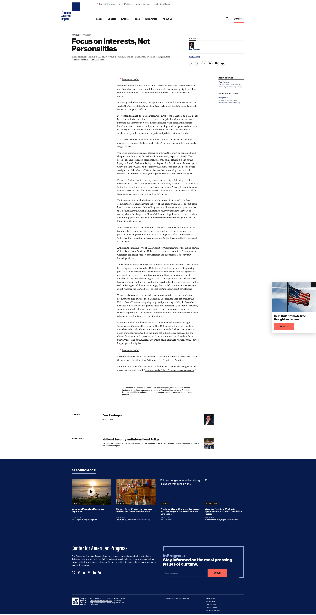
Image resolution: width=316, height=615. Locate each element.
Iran (119, 4)
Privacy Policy (211, 602)
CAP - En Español (212, 604)
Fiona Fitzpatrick (77, 520)
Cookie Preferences (213, 610)
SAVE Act (127, 4)
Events (125, 18)
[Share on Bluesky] (210, 63)
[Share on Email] (216, 63)
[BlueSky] (100, 573)
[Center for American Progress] (76, 11)
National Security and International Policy (130, 439)
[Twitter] (74, 573)
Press (137, 18)
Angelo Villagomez (90, 520)
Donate (238, 18)
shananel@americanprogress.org (230, 87)
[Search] (227, 20)
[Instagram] (89, 573)
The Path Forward (107, 4)
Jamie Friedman (210, 520)
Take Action (151, 18)
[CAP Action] (80, 601)
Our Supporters (211, 607)
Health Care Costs (161, 4)
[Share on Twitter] (191, 63)
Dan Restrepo (112, 415)
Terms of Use (210, 599)
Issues (99, 18)
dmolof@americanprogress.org (229, 103)
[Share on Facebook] (197, 63)
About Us (167, 18)
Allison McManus (232, 520)
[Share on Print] (222, 63)
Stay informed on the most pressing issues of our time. (197, 560)
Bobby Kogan (221, 520)
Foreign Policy (194, 57)
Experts (112, 18)
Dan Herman (131, 520)
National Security (142, 4)
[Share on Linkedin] (203, 63)
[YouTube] (84, 573)
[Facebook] (79, 573)
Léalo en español (130, 79)
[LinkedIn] (94, 573)
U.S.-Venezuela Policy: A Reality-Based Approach (169, 370)
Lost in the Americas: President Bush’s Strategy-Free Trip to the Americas (157, 358)
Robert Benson (121, 520)
